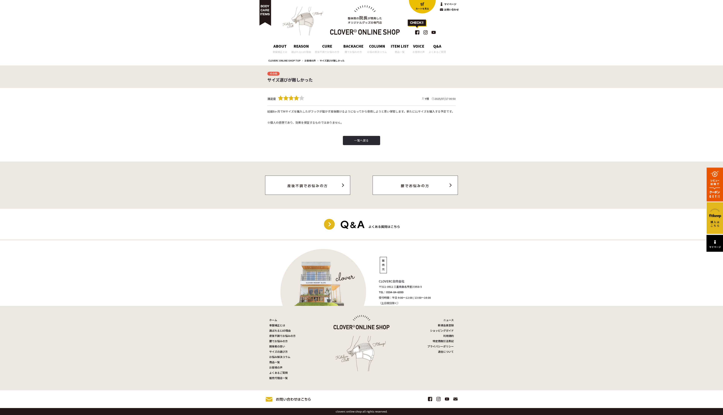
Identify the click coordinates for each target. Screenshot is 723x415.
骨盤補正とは (277, 325)
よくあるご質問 (278, 373)
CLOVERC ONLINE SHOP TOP (284, 60)
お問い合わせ (451, 9)
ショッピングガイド (442, 330)
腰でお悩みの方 (278, 341)
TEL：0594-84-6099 (391, 292)
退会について (446, 351)
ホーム (273, 320)
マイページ (450, 4)
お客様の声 (310, 60)
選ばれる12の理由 (280, 330)
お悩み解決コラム (279, 357)
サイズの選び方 (278, 351)
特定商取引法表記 (443, 341)
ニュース (448, 320)
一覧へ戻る (361, 140)
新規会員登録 (446, 325)
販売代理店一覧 (278, 378)
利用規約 (448, 336)
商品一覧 (274, 362)
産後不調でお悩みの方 (282, 336)
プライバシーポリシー (440, 346)
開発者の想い (277, 346)
